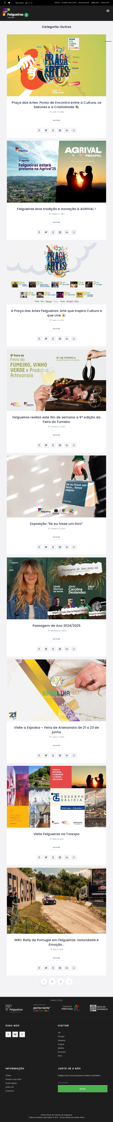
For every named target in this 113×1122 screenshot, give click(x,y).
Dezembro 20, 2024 (58, 631)
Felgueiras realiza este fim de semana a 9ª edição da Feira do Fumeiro (56, 419)
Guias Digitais (84, 2)
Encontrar (62, 1052)
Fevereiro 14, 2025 (57, 529)
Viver (60, 1056)
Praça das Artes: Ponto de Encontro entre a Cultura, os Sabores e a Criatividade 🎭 (56, 104)
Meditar (61, 1048)
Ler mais (56, 120)
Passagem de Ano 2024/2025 (57, 625)
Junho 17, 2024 (58, 737)
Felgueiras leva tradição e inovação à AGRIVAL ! (56, 209)
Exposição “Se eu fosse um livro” (56, 524)
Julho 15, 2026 (58, 112)
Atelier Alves (79, 1117)
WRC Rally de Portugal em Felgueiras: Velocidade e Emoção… (56, 942)
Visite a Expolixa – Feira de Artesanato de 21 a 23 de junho (56, 729)
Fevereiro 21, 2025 (57, 427)
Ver (59, 1033)
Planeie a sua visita (69, 2)
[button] (108, 10)
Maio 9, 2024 (58, 949)
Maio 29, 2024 (58, 839)
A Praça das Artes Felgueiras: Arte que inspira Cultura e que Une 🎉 (56, 313)
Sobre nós (95, 2)
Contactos (105, 2)
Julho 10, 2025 (58, 320)
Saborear (61, 1040)
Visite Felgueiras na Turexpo (56, 834)
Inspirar (61, 1044)
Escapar (61, 1036)
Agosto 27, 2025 (57, 214)
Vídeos (57, 2)
